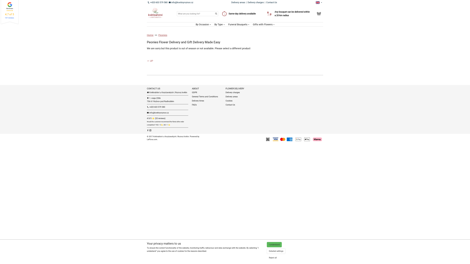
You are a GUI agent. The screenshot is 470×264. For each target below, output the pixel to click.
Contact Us (271, 2)
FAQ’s (194, 105)
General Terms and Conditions (205, 96)
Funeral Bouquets (238, 24)
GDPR (194, 92)
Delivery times (198, 101)
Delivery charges (256, 2)
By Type (218, 24)
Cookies (229, 101)
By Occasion (203, 24)
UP (151, 60)
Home (150, 35)
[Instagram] (150, 130)
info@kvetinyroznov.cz (182, 2)
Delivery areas (238, 2)
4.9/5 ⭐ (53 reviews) (156, 118)
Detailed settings (276, 251)
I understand (274, 244)
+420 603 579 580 (159, 2)
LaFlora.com (152, 139)
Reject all (273, 258)
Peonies (162, 35)
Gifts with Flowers (263, 24)
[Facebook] (148, 130)
